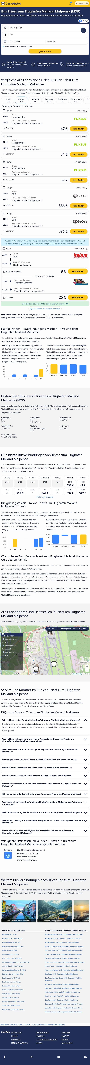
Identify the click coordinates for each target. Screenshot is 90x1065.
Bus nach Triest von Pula (11, 986)
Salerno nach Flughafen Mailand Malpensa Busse (63, 988)
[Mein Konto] (70, 3)
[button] (36, 669)
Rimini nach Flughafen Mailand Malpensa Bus (62, 984)
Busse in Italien (16, 1025)
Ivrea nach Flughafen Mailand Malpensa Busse (62, 958)
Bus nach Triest (29, 1025)
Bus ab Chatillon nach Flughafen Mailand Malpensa (64, 946)
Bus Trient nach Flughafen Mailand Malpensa (62, 996)
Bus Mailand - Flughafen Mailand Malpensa (61, 966)
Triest (52, 629)
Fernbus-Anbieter (19, 1043)
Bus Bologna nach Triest (11, 942)
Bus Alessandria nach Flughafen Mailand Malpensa (64, 935)
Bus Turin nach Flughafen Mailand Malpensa (61, 1000)
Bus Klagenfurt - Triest (10, 954)
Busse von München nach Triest (14, 970)
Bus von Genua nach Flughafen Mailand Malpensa (63, 954)
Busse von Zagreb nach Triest (13, 1009)
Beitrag (65, 1039)
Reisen (39, 1043)
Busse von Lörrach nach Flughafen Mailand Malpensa (65, 962)
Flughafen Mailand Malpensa (74, 629)
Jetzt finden (78, 128)
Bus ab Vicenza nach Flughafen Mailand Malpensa (63, 1012)
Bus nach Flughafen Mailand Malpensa (50, 1025)
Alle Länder (67, 1043)
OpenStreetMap (77, 674)
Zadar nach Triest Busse (11, 1006)
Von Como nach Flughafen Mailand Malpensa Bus (63, 950)
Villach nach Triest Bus (10, 998)
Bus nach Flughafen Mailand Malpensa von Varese (64, 1004)
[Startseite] (10, 3)
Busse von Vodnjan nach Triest (13, 1002)
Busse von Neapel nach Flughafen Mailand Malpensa (64, 970)
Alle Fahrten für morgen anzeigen (46, 309)
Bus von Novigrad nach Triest (13, 974)
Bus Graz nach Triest (9, 950)
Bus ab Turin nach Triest (11, 994)
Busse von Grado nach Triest (12, 946)
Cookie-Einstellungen (46, 1039)
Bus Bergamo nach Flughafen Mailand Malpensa (63, 938)
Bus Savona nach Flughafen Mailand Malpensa (62, 992)
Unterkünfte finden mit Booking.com (18, 46)
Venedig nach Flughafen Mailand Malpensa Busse (63, 1008)
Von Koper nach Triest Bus (12, 958)
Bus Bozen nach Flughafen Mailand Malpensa (62, 942)
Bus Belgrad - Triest (9, 935)
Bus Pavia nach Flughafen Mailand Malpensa (61, 974)
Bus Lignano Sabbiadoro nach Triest (15, 962)
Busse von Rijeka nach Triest (12, 990)
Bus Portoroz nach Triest (11, 982)
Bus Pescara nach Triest (11, 978)
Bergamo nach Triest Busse (12, 938)
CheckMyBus (4, 1025)
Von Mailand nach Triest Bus (12, 966)
